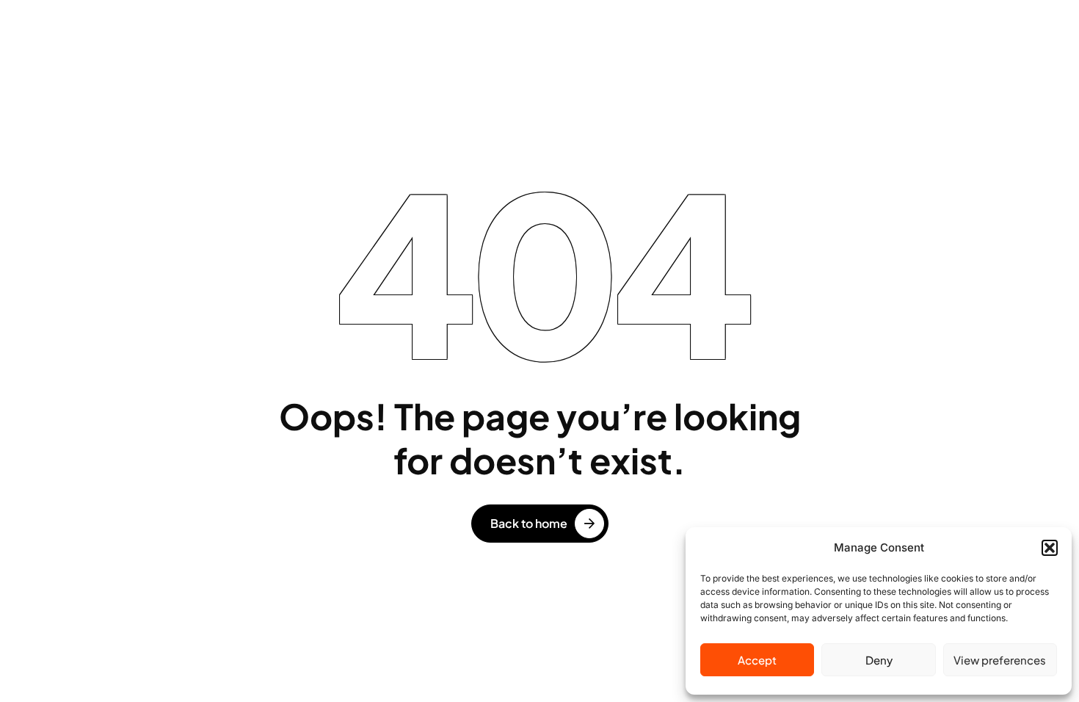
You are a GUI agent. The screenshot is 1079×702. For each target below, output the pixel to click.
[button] (1049, 547)
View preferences (999, 660)
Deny (879, 660)
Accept (757, 660)
